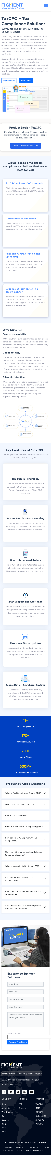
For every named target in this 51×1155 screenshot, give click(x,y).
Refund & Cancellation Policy (34, 1148)
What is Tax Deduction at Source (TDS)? (23, 793)
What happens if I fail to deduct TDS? (22, 866)
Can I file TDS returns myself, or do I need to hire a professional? (23, 853)
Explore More (9, 80)
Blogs (4, 1124)
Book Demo (26, 80)
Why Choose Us (7, 1114)
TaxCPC (39, 1104)
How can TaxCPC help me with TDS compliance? (21, 839)
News (3, 1132)
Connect (5, 1120)
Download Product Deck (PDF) (25, 146)
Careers (22, 1108)
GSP (20, 1104)
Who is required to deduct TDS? (19, 804)
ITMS (38, 1108)
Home (4, 1104)
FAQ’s (46, 1147)
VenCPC (39, 1124)
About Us (5, 1108)
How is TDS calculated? (16, 815)
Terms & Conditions (8, 1148)
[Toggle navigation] (46, 5)
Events (4, 1128)
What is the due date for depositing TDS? (24, 826)
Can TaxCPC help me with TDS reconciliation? (19, 878)
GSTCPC (39, 1112)
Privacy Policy (19, 1148)
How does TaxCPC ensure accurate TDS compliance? (23, 893)
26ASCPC (40, 1120)
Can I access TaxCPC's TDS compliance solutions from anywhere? (23, 907)
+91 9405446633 (9, 1085)
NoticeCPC (41, 1116)
